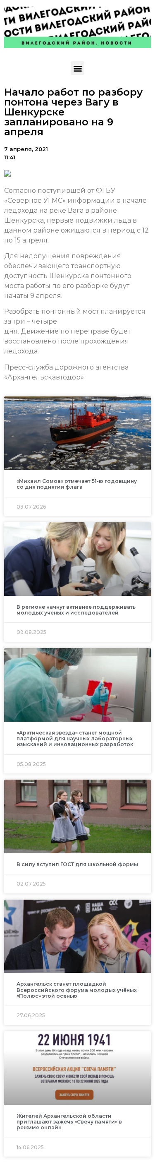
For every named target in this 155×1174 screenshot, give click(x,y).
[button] (77, 68)
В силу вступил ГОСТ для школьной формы (77, 864)
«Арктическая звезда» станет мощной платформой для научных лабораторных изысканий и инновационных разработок (75, 739)
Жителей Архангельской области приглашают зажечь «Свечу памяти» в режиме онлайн (69, 1122)
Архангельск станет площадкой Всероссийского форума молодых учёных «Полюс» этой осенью (77, 990)
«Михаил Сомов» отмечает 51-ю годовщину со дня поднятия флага (77, 484)
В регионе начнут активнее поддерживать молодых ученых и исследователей (76, 610)
